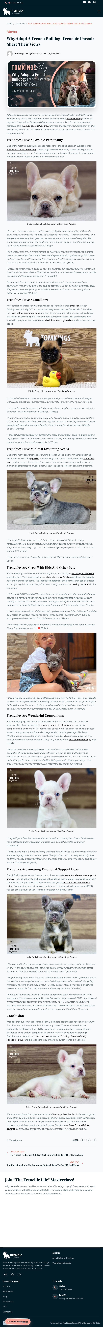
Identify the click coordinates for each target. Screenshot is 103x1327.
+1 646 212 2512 (65, 1289)
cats (87, 584)
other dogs (75, 584)
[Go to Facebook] (89, 3)
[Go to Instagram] (94, 3)
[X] (88, 1140)
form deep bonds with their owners (56, 725)
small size (74, 305)
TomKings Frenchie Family (36, 125)
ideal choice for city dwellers (59, 320)
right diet (34, 458)
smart (30, 153)
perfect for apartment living (26, 313)
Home (9, 23)
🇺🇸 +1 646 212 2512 (15, 3)
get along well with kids (82, 573)
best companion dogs (80, 739)
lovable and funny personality (21, 149)
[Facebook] (83, 1140)
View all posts (15, 1140)
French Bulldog (74, 118)
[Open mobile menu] (99, 11)
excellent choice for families (56, 577)
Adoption (20, 23)
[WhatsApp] (94, 1140)
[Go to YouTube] (84, 3)
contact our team (41, 1036)
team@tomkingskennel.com (71, 1298)
